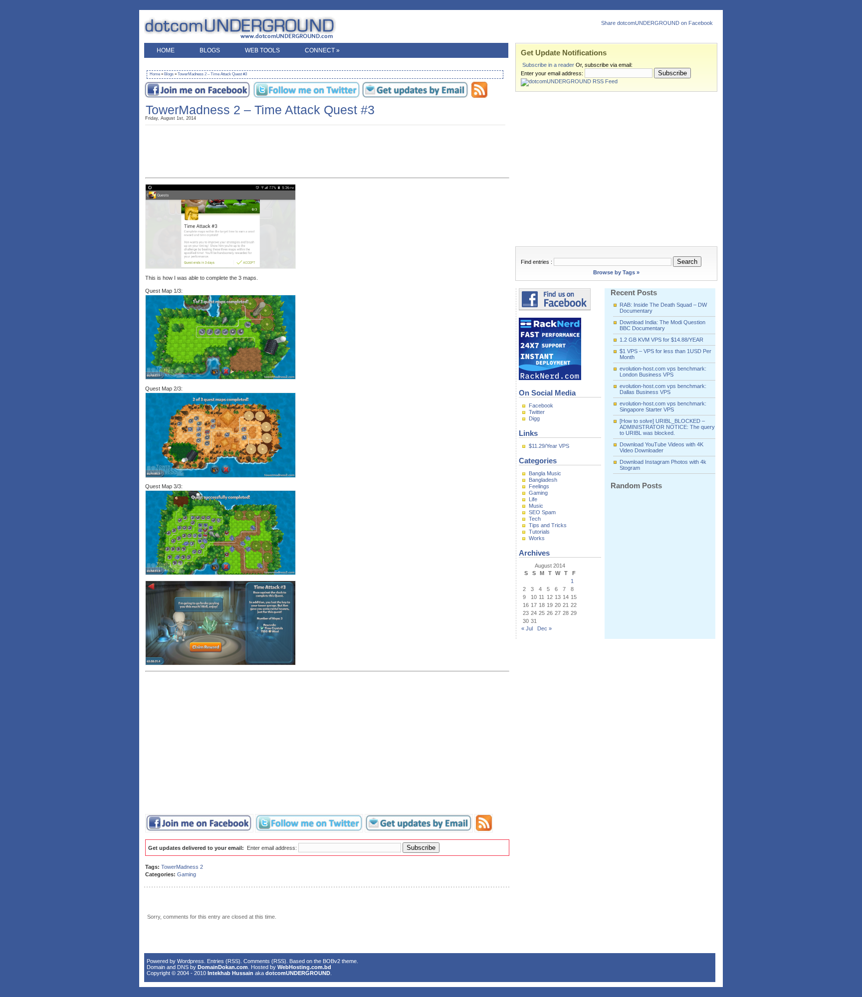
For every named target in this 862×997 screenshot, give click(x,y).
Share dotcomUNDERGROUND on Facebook (657, 23)
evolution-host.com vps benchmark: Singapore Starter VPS (663, 406)
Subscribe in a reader (548, 65)
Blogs (210, 50)
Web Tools (262, 50)
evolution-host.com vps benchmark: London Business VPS (663, 372)
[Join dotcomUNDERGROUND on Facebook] (197, 97)
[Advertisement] (325, 61)
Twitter (537, 412)
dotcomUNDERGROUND (254, 27)
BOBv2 (331, 961)
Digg (534, 418)
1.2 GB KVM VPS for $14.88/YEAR (661, 340)
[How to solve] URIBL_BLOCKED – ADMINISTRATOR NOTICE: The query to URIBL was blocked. (667, 427)
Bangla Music (545, 473)
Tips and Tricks (548, 525)
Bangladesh (543, 480)
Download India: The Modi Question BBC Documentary (662, 325)
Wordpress (190, 961)
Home (166, 50)
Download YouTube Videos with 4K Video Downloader (661, 447)
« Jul (527, 628)
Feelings (539, 486)
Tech (535, 519)
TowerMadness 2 (182, 867)
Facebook (541, 405)
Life (533, 499)
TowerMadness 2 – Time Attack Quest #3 (212, 74)
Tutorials (539, 532)
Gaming (186, 874)
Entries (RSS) (223, 961)
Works (537, 538)
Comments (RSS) (264, 961)
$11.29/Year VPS (549, 446)
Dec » (544, 628)
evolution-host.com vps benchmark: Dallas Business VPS (663, 389)
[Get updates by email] (415, 97)
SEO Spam (542, 512)
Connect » (322, 50)
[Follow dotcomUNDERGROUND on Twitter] (306, 97)
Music (536, 506)
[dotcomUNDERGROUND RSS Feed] (479, 97)
